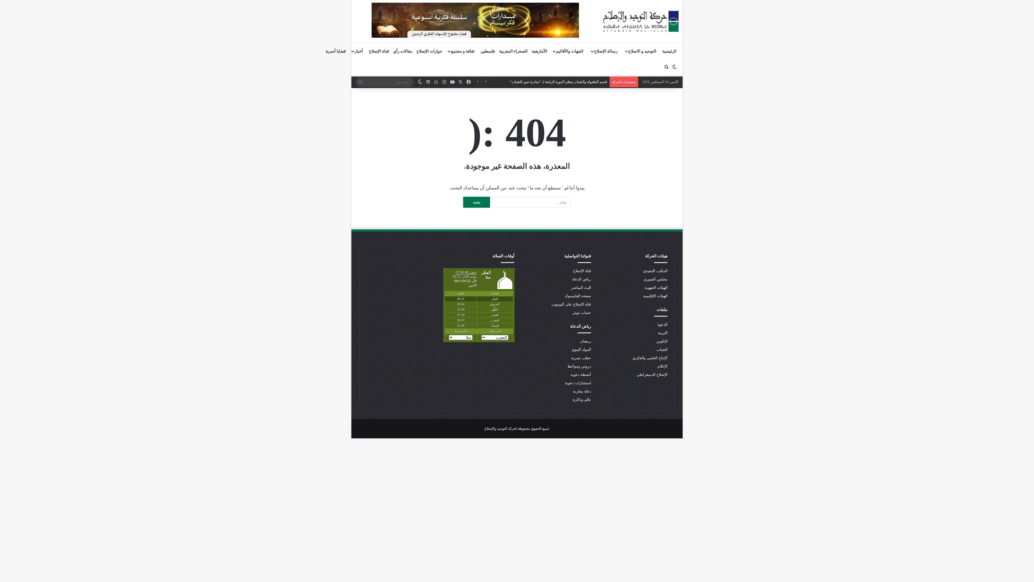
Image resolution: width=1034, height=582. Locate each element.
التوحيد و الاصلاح (642, 51)
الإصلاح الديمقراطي (652, 375)
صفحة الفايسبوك (578, 296)
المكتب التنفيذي (655, 271)
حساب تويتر (581, 313)
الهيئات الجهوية (656, 288)
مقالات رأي (402, 51)
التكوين (662, 341)
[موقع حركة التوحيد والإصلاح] (641, 21)
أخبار (359, 51)
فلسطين (488, 51)
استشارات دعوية (578, 383)
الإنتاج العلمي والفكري (650, 358)
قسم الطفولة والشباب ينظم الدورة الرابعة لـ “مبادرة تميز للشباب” (561, 82)
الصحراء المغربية (513, 51)
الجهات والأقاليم (569, 51)
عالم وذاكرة (582, 400)
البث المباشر (581, 288)
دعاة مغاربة (582, 391)
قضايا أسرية (336, 51)
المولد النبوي (581, 350)
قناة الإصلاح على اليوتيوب (571, 304)
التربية (663, 333)
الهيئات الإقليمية (655, 296)
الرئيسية (669, 51)
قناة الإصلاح (379, 51)
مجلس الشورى (656, 279)
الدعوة (663, 325)
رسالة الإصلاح (605, 51)
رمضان (585, 341)
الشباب (662, 350)
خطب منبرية (581, 358)
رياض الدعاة (581, 279)
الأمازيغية (539, 51)
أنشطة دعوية (581, 375)
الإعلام (663, 366)
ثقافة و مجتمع (462, 51)
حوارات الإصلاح (429, 51)
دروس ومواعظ (579, 366)
